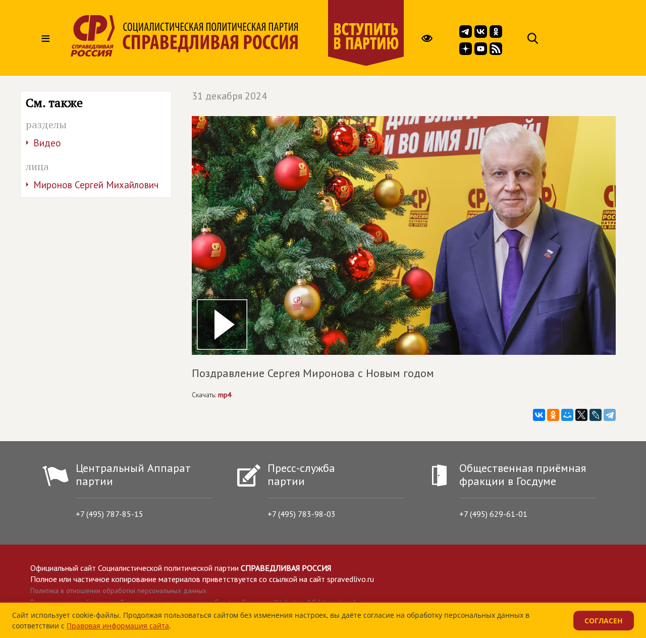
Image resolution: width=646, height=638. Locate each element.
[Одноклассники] (553, 415)
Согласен (603, 620)
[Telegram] (610, 415)
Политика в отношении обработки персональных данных (118, 590)
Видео (47, 143)
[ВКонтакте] (539, 415)
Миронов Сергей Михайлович (95, 185)
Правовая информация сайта (118, 625)
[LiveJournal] (595, 415)
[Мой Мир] (567, 415)
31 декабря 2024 (229, 95)
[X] (581, 415)
